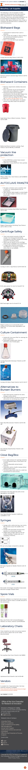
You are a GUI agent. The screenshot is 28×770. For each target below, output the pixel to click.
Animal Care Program (7, 728)
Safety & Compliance (7, 723)
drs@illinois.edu (6, 715)
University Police (6, 721)
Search (5, 742)
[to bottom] (25, 767)
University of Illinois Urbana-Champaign (12, 1)
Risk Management (6, 726)
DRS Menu (23, 5)
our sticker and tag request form (14, 98)
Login (4, 741)
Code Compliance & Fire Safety (10, 724)
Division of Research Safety (12, 4)
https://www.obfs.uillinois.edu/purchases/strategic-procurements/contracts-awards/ (13, 689)
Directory (6, 744)
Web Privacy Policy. (14, 758)
